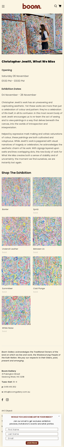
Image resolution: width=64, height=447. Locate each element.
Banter (5, 209)
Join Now (32, 442)
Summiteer (7, 288)
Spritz (36, 209)
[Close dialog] (59, 416)
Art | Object (7, 410)
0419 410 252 (10, 386)
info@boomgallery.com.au (17, 391)
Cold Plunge (39, 288)
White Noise (7, 328)
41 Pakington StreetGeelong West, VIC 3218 (13, 375)
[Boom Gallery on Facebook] (2, 400)
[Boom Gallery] (32, 6)
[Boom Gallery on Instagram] (7, 400)
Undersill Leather (10, 248)
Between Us (39, 248)
